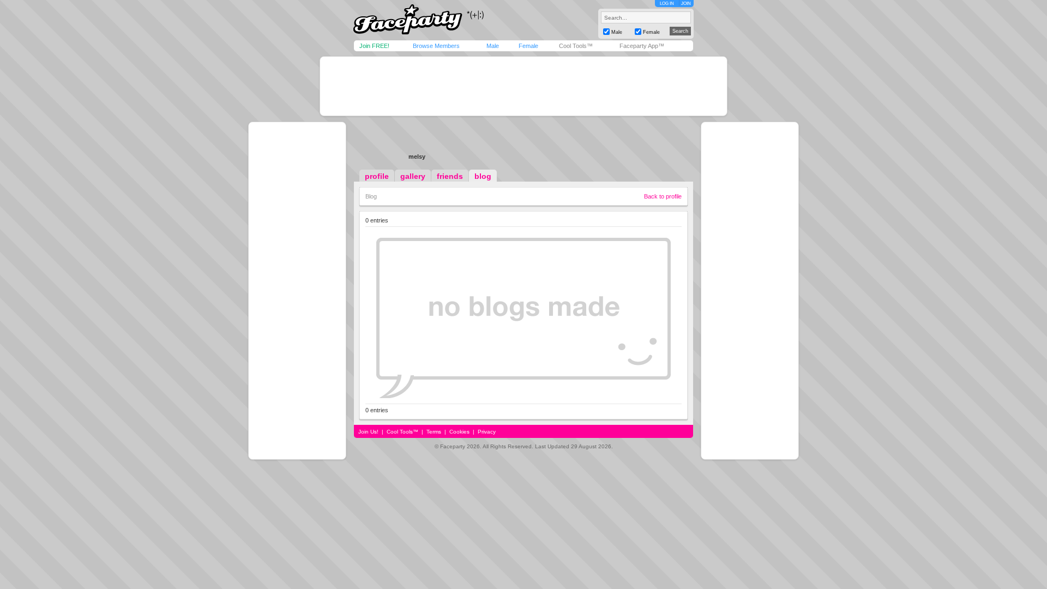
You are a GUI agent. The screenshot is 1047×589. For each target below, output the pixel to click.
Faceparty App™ (641, 46)
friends (450, 176)
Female (528, 46)
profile (377, 176)
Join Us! (368, 432)
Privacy (487, 432)
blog (482, 176)
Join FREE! (374, 46)
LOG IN (667, 3)
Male (492, 46)
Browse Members (436, 46)
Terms (433, 432)
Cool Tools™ (576, 46)
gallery (412, 176)
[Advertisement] (523, 86)
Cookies (459, 432)
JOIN (686, 3)
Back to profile (663, 196)
